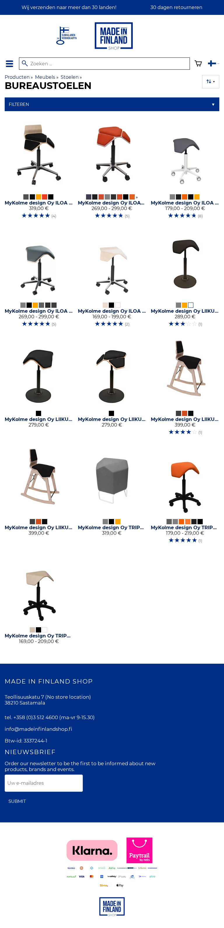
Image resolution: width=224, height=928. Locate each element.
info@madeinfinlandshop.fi (38, 729)
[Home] (114, 50)
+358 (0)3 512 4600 (35, 717)
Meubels (46, 77)
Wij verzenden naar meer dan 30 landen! (69, 7)
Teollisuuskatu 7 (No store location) (48, 697)
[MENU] (9, 63)
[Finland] (213, 64)
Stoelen (71, 77)
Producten (19, 77)
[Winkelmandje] (198, 64)
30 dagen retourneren (176, 7)
